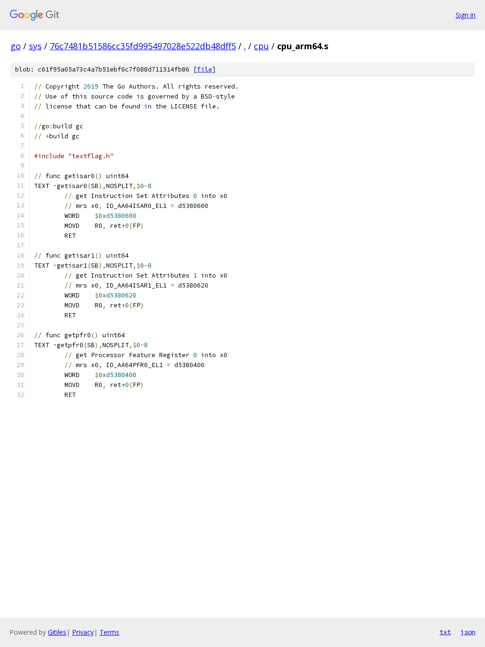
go (15, 46)
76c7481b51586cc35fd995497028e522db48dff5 (143, 46)
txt (445, 632)
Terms (109, 632)
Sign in (466, 14)
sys (35, 46)
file (204, 69)
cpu (261, 46)
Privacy (83, 632)
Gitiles (57, 632)
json (468, 632)
